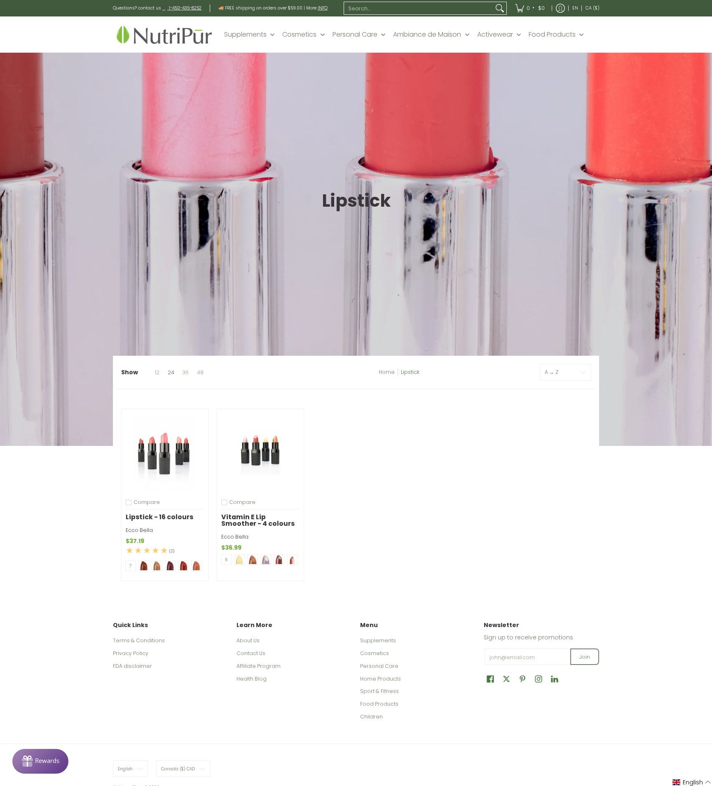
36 (186, 373)
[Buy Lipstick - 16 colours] (165, 452)
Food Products (379, 703)
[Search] (499, 8)
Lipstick (410, 372)
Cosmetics (374, 653)
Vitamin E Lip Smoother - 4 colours (258, 520)
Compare (147, 502)
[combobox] (418, 8)
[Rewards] (40, 761)
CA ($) (593, 8)
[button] (490, 679)
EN (575, 8)
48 (200, 373)
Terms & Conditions (139, 640)
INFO (323, 8)
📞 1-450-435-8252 (181, 8)
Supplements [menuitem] (245, 34)
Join (584, 656)
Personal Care (379, 665)
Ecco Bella (139, 530)
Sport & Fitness (379, 691)
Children (371, 716)
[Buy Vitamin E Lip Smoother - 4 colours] (260, 452)
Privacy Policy (130, 653)
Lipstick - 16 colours (159, 517)
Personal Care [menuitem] (355, 34)
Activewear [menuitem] (495, 34)
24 (171, 373)
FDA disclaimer (132, 665)
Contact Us (251, 653)
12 (157, 373)
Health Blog (252, 678)
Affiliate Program (259, 665)
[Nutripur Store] (164, 34)
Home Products (380, 678)
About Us (248, 640)
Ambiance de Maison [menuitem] (427, 34)
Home (387, 372)
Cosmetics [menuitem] (299, 34)
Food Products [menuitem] (552, 34)
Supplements (378, 640)
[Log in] (560, 8)
